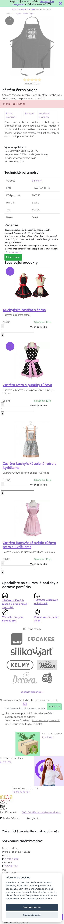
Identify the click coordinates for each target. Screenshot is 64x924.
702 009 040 (12, 858)
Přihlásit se (54, 706)
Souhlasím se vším (32, 907)
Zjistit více (47, 737)
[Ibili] (16, 639)
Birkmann (37, 180)
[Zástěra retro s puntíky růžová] (32, 360)
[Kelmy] (20, 665)
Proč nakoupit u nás (44, 831)
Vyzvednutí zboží (14, 841)
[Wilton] (47, 665)
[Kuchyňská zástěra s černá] (32, 285)
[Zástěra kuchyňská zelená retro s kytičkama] (32, 439)
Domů (7, 13)
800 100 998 (28, 812)
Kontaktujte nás (21, 791)
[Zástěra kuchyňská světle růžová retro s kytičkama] (32, 518)
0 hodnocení (32, 83)
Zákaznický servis (15, 831)
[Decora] (24, 678)
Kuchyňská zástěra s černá (24, 310)
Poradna (35, 841)
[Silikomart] (32, 652)
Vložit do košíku (38, 327)
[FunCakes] (47, 678)
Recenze (29, 113)
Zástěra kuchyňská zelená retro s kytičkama (29, 465)
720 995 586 (11, 866)
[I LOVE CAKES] (41, 639)
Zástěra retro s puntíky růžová (27, 385)
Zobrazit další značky (32, 691)
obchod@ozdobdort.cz (48, 812)
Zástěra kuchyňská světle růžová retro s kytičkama (29, 545)
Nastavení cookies (32, 915)
